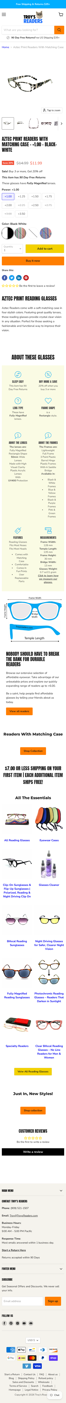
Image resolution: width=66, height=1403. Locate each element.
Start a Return (12, 1374)
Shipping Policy (26, 1378)
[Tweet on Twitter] (11, 278)
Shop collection (33, 1110)
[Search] (59, 30)
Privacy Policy (49, 1389)
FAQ (41, 1374)
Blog (11, 1378)
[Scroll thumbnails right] (61, 124)
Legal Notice (31, 1389)
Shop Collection (33, 751)
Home (5, 47)
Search (34, 1386)
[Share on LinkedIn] (19, 278)
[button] (10, 286)
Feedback (47, 1386)
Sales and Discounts (23, 1382)
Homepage (15, 1389)
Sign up (53, 1301)
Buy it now (33, 261)
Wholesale (44, 1382)
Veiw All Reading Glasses (33, 1071)
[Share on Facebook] (4, 278)
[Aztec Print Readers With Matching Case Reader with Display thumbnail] (8, 123)
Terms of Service (18, 1386)
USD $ (31, 1340)
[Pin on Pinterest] (26, 278)
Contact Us (29, 1374)
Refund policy (45, 1378)
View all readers (19, 711)
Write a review (33, 1152)
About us (53, 1374)
